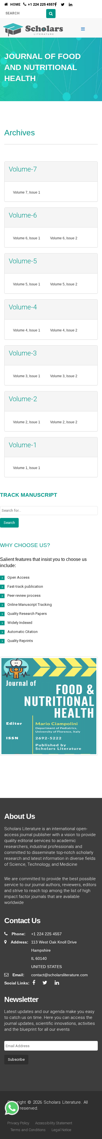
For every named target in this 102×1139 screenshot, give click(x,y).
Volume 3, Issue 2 (63, 376)
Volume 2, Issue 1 (26, 422)
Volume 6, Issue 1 (26, 238)
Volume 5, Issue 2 (63, 284)
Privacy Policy (18, 1123)
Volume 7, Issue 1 (26, 192)
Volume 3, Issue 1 (26, 376)
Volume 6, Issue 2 (63, 238)
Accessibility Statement (53, 1123)
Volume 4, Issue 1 (26, 330)
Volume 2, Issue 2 (63, 422)
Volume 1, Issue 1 (26, 468)
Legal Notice (61, 1130)
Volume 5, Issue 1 (26, 284)
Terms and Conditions (28, 1130)
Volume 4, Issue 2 (63, 330)
